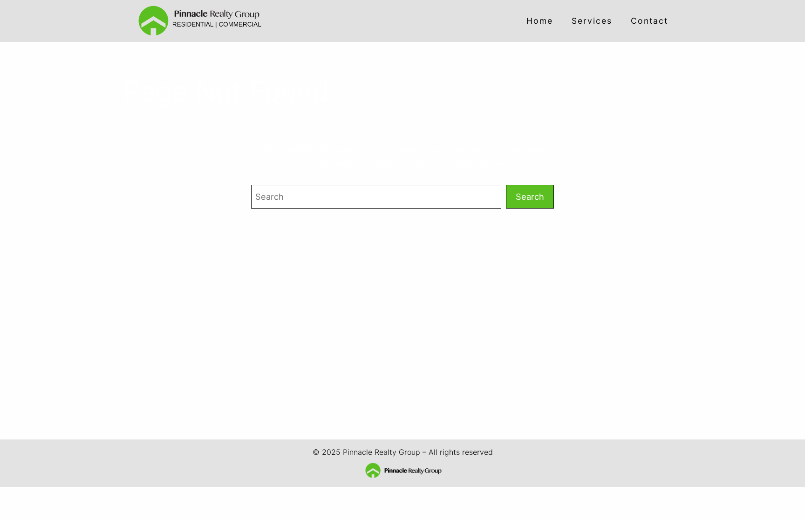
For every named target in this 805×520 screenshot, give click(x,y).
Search (530, 196)
